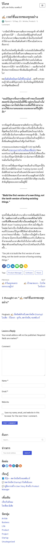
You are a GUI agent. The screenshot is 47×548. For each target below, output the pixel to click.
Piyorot (8, 21)
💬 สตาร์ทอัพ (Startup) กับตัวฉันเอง (17, 482)
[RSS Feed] (20, 465)
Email (5, 391)
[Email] (21, 266)
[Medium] (17, 465)
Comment (6, 346)
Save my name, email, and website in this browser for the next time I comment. (22, 414)
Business (5, 522)
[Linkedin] (13, 266)
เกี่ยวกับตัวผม (7, 502)
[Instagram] (10, 465)
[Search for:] (23, 439)
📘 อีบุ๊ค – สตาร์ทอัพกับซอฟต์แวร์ (16, 478)
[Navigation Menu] (42, 5)
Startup (5, 537)
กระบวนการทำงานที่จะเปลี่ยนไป (22, 150)
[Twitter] (8, 266)
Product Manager (15, 273)
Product (32, 21)
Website (5, 402)
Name (5, 380)
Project (5, 534)
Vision (39, 273)
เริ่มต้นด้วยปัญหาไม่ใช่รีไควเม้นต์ (17, 78)
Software (29, 273)
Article (25, 21)
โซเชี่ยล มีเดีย (7, 505)
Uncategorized (8, 541)
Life (3, 526)
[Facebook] (4, 266)
